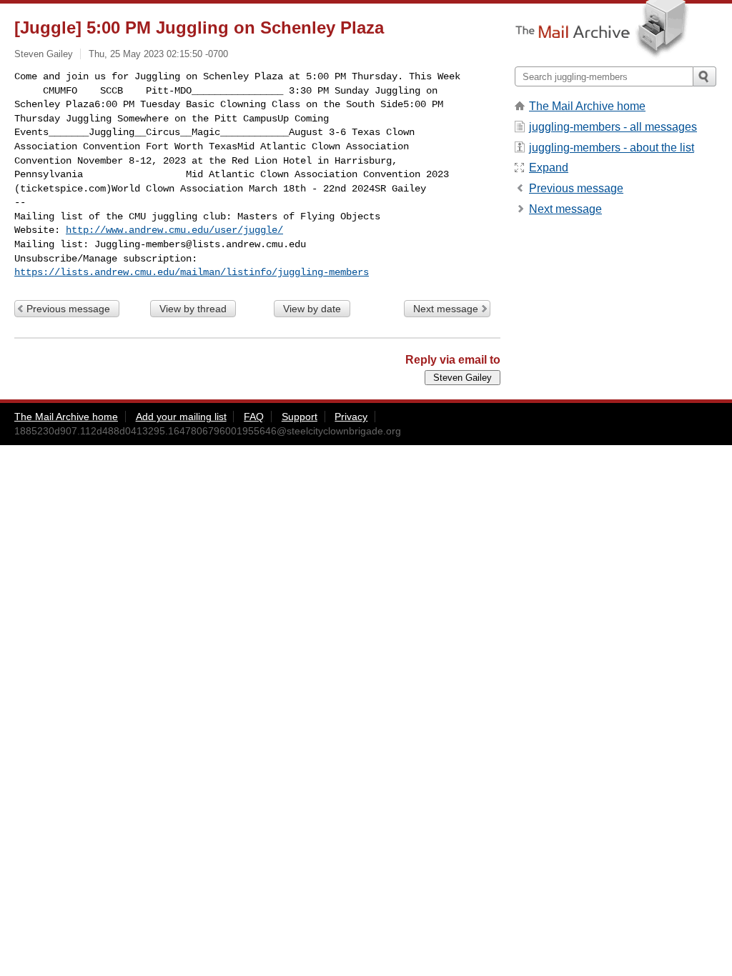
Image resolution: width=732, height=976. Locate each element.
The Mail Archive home (587, 106)
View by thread (193, 308)
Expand (548, 167)
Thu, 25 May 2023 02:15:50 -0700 (158, 54)
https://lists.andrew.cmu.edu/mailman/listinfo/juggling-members (191, 272)
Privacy (351, 416)
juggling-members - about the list (611, 147)
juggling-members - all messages (613, 127)
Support (299, 416)
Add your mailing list (181, 416)
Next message (445, 308)
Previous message (68, 308)
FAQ (254, 416)
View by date (312, 308)
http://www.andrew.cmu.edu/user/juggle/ (174, 230)
